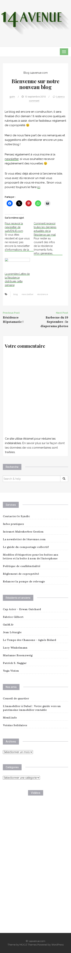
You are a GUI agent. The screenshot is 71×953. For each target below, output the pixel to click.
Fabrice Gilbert (13, 617)
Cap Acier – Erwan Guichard (22, 609)
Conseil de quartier (16, 698)
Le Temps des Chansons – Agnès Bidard (29, 640)
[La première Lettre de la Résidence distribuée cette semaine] (17, 265)
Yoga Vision (11, 670)
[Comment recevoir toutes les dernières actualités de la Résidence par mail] (48, 238)
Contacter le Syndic (16, 516)
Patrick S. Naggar (15, 663)
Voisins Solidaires (15, 725)
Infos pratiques (13, 524)
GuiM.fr (8, 624)
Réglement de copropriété (21, 573)
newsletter (12, 159)
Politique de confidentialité (21, 566)
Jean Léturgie (12, 632)
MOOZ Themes (28, 944)
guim (12, 96)
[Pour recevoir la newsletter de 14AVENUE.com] (19, 237)
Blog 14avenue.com (35, 72)
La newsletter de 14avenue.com (24, 539)
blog (15, 294)
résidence (42, 294)
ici (38, 187)
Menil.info (10, 717)
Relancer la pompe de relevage (24, 581)
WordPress (57, 944)
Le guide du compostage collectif (26, 547)
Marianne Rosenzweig (18, 655)
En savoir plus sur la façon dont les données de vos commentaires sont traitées (35, 447)
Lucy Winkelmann (15, 647)
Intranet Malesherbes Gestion (23, 531)
